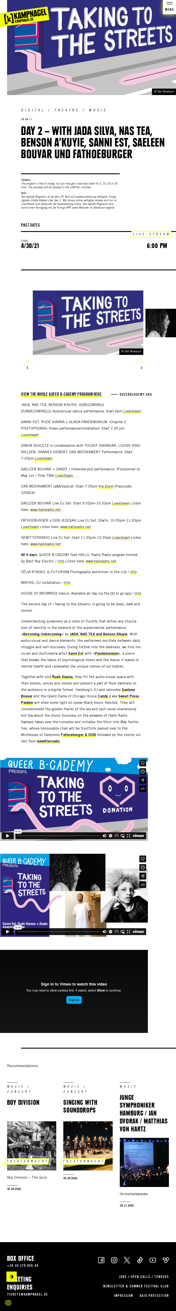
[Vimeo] (165, 1260)
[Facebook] (101, 1260)
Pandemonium (106, 654)
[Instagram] (114, 1260)
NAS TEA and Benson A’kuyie (103, 634)
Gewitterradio (48, 741)
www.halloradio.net (45, 510)
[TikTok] (140, 1260)
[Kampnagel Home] (24, 13)
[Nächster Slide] (141, 368)
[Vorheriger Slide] (27, 368)
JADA (74, 634)
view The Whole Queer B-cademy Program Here (61, 394)
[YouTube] (153, 1260)
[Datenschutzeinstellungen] (8, 1303)
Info (61, 561)
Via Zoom (106, 487)
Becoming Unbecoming (42, 634)
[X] (127, 1260)
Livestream (132, 411)
